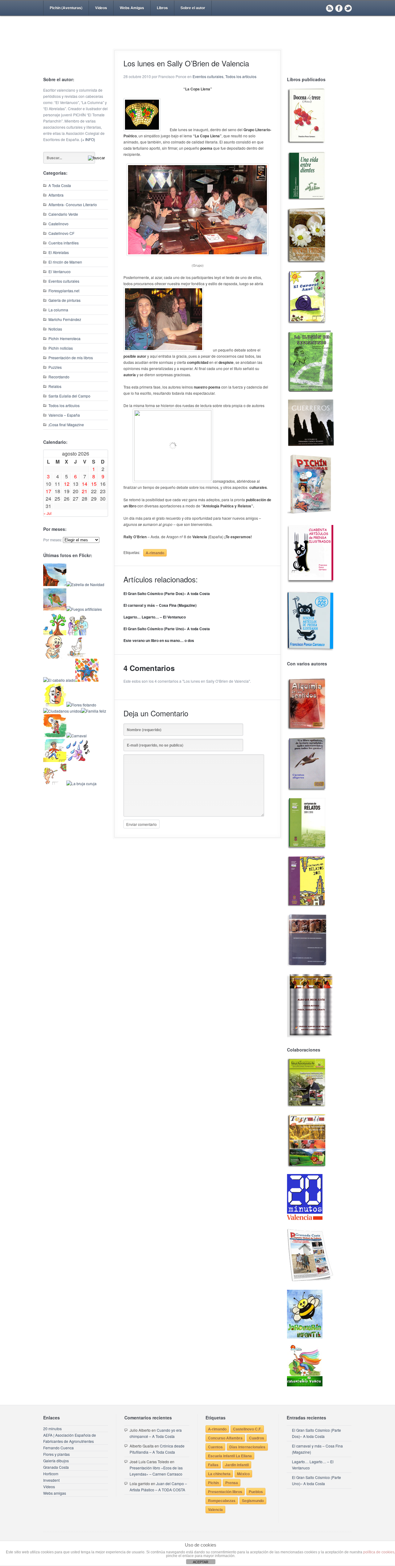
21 (84, 491)
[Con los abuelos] (77, 633)
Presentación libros (225, 1491)
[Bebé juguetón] (54, 657)
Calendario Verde (63, 214)
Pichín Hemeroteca (64, 338)
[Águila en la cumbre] (54, 584)
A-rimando (155, 553)
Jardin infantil (237, 1465)
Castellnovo (58, 223)
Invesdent (51, 1480)
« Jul (48, 513)
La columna (58, 309)
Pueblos (256, 1491)
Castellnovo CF (61, 233)
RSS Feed (329, 8)
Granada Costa (56, 1467)
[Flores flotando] (81, 704)
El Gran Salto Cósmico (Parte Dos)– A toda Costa (166, 593)
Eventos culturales (63, 281)
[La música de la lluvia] (77, 760)
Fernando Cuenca (58, 1447)
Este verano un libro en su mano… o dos (158, 640)
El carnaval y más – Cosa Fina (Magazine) (160, 605)
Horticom (50, 1473)
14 (84, 483)
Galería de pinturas (64, 300)
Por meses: (52, 539)
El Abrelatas (58, 252)
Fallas (213, 1465)
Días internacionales (247, 1447)
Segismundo (253, 1500)
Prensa (231, 1482)
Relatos (54, 386)
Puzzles (55, 367)
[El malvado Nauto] (86, 680)
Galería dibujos (56, 1460)
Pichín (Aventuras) (66, 7)
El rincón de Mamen (65, 261)
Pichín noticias (60, 348)
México (243, 1473)
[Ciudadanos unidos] (62, 711)
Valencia (215, 1509)
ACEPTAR (200, 1562)
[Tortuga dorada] (54, 609)
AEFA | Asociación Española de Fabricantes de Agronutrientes (69, 1438)
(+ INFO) (88, 139)
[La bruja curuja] (81, 783)
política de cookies (378, 1552)
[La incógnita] (54, 735)
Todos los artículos (64, 405)
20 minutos (52, 1428)
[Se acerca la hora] (54, 760)
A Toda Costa (59, 185)
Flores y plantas (56, 1454)
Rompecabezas (221, 1500)
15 (94, 483)
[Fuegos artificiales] (84, 609)
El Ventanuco (59, 271)
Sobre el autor (193, 7)
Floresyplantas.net (63, 290)
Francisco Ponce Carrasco (196, 43)
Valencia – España (64, 415)
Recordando (58, 376)
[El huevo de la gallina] (77, 657)
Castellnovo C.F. (247, 1429)
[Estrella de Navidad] (85, 584)
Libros (162, 7)
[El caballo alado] (59, 680)
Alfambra (56, 195)
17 (48, 491)
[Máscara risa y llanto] (54, 704)
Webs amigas (54, 1493)
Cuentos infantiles (63, 242)
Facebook (339, 8)
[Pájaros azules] (54, 633)
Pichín (213, 1482)
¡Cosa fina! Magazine (66, 424)
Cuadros (256, 1438)
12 (66, 483)
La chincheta (219, 1473)
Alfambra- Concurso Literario (72, 204)
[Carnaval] (76, 735)
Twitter (348, 8)
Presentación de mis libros (70, 357)
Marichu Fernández (64, 319)
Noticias (55, 328)
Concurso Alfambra (225, 1438)
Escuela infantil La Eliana (230, 1456)
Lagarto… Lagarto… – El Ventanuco (154, 617)
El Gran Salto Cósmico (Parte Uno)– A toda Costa (166, 628)
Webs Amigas (132, 7)
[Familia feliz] (93, 711)
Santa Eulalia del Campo (69, 395)
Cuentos (215, 1447)
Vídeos (101, 7)
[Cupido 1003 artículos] (54, 783)
